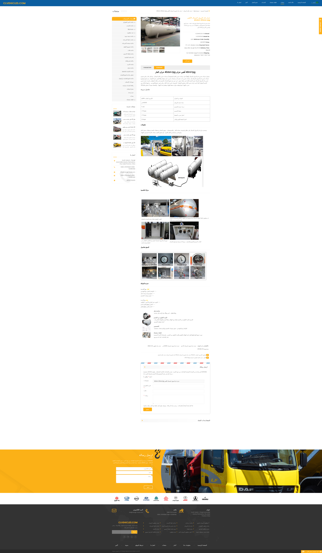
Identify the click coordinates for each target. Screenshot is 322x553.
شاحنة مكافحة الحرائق (204, 529)
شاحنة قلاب (130, 50)
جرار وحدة (130, 93)
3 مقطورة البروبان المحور (203, 523)
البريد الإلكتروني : (147, 387)
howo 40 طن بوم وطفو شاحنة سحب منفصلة (128, 127)
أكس (116, 545)
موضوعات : (146, 381)
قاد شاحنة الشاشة (129, 57)
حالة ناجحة (291, 2)
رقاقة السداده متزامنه (128, 86)
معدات (131, 96)
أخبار (246, 2)
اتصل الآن (187, 61)
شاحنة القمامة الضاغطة (127, 71)
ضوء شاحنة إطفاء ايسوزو (170, 529)
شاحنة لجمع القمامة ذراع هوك (126, 79)
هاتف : (144, 391)
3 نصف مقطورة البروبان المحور (185, 532)
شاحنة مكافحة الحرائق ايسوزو (152, 532)
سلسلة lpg (196, 11)
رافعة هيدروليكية (129, 61)
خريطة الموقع (139, 545)
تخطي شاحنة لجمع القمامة (126, 75)
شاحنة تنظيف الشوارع (204, 526)
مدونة (126, 545)
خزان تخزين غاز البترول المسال (168, 526)
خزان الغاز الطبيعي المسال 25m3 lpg (194, 358)
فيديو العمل (254, 2)
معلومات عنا (186, 545)
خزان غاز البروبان (188, 526)
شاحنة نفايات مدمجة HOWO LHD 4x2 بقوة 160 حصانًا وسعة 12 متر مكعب (128, 112)
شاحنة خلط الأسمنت (171, 523)
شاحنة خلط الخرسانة (128, 40)
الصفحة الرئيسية (302, 2)
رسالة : (146, 396)
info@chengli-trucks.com (127, 172)
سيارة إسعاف (130, 89)
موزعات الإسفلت (129, 82)
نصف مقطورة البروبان (154, 523)
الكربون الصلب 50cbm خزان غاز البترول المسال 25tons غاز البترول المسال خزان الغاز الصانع (180, 355)
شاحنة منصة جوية (129, 36)
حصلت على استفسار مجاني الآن (314, 552)
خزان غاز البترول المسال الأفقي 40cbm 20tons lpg (166, 381)
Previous (205, 420)
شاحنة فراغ (130, 68)
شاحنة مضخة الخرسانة (127, 43)
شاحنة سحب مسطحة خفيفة (202, 532)
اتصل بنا (239, 2)
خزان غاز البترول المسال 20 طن (188, 346)
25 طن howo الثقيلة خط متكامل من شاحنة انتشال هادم (128, 143)
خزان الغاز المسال (187, 11)
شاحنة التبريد (130, 64)
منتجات (282, 2)
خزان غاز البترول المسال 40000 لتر (171, 346)
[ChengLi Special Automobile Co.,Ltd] (14, 3)
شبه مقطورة (130, 33)
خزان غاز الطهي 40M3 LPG (154, 346)
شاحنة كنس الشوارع (128, 22)
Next (208, 420)
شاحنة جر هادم (189, 523)
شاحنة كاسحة (156, 529)
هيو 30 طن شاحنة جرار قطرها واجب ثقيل (128, 135)
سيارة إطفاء (190, 529)
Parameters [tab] (147, 68)
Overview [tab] (159, 68)
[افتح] (320, 26)
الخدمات (264, 2)
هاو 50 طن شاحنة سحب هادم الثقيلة (128, 119)
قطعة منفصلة (273, 2)
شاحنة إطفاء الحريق (128, 54)
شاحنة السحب (129, 26)
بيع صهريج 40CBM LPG (203, 349)
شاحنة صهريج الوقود (128, 47)
